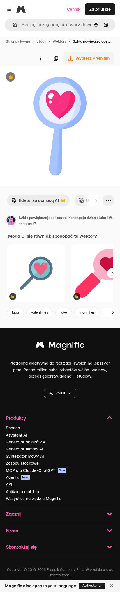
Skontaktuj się (21, 547)
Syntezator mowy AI (25, 456)
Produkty (16, 418)
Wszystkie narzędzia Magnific (33, 498)
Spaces (13, 427)
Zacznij (14, 514)
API (9, 484)
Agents (17, 477)
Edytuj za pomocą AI (35, 202)
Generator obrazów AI (26, 442)
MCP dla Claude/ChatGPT (35, 470)
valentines (39, 312)
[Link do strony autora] (11, 221)
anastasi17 (27, 224)
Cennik (74, 9)
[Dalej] (96, 200)
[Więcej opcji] (40, 58)
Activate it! (91, 585)
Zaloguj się (100, 9)
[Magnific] (60, 346)
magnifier (87, 312)
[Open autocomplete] (13, 25)
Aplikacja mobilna (22, 491)
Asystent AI (16, 435)
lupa (15, 312)
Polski (60, 393)
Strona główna (18, 41)
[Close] (111, 585)
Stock (41, 41)
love (63, 312)
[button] (60, 393)
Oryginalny (40, 77)
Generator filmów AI (24, 449)
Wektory (59, 41)
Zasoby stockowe (22, 463)
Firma (12, 530)
